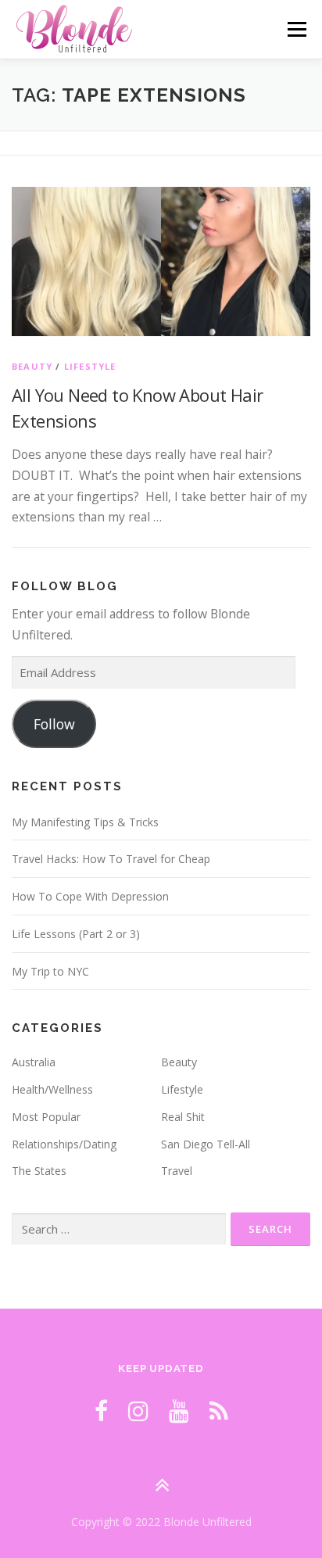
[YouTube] (179, 1411)
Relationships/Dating (64, 1144)
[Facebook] (101, 1411)
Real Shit (183, 1116)
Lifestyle (90, 366)
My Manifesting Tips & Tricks (85, 822)
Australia (33, 1062)
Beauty (32, 366)
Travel (176, 1170)
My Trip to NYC (50, 971)
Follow (54, 724)
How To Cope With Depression (90, 896)
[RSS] (218, 1411)
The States (39, 1170)
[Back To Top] (161, 1485)
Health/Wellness (52, 1089)
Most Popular (46, 1116)
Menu (296, 29)
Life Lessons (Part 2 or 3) (76, 933)
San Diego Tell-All (205, 1144)
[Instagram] (138, 1411)
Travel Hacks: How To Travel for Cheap (111, 858)
